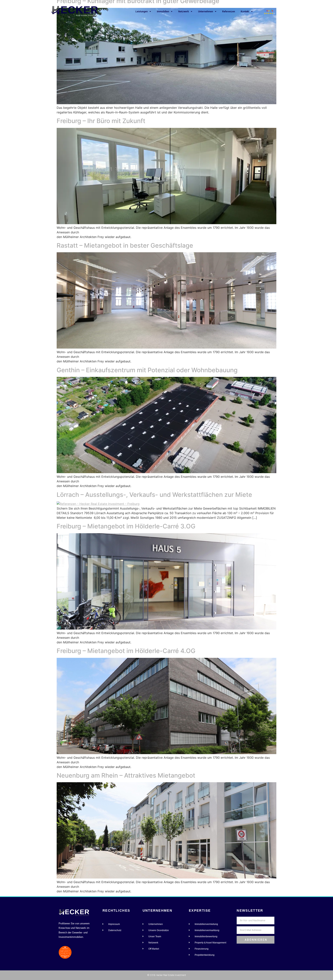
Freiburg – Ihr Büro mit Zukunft (101, 121)
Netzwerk (183, 11)
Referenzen (228, 11)
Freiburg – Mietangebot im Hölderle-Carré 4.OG (126, 651)
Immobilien (163, 11)
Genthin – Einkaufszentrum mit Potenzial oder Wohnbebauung (147, 370)
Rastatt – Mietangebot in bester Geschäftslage (125, 245)
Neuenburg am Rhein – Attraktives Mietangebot (126, 775)
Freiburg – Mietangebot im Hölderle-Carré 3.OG (126, 526)
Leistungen (141, 11)
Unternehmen (205, 11)
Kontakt (245, 11)
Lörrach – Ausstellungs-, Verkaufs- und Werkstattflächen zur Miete (154, 494)
